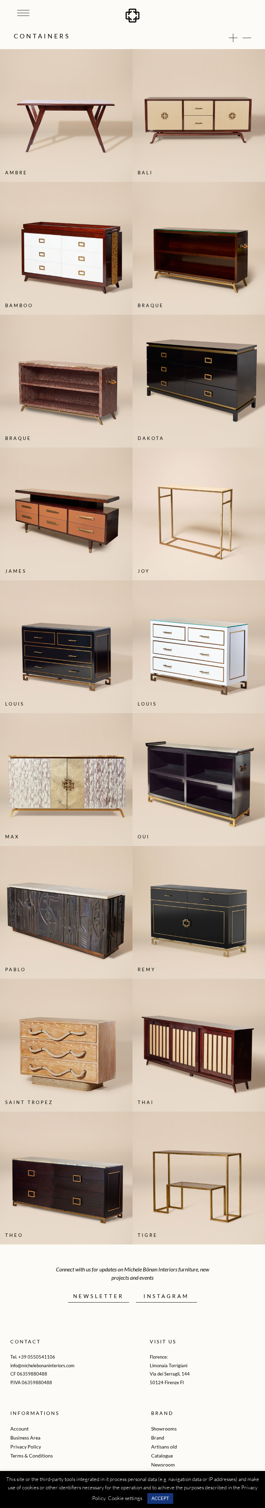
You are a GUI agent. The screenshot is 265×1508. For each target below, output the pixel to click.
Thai (146, 1102)
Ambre (16, 172)
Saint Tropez (29, 1102)
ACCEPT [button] (160, 1498)
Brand (157, 1438)
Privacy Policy (25, 1447)
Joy (144, 571)
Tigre (148, 1235)
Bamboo (19, 305)
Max (12, 836)
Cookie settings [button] (125, 1498)
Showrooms (164, 1429)
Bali (145, 172)
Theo (14, 1235)
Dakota (151, 438)
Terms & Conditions (31, 1456)
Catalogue (162, 1456)
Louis (14, 704)
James (16, 571)
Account (19, 1429)
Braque (151, 305)
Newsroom (163, 1465)
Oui (144, 836)
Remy (147, 969)
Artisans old (164, 1447)
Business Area (25, 1438)
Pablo (15, 969)
